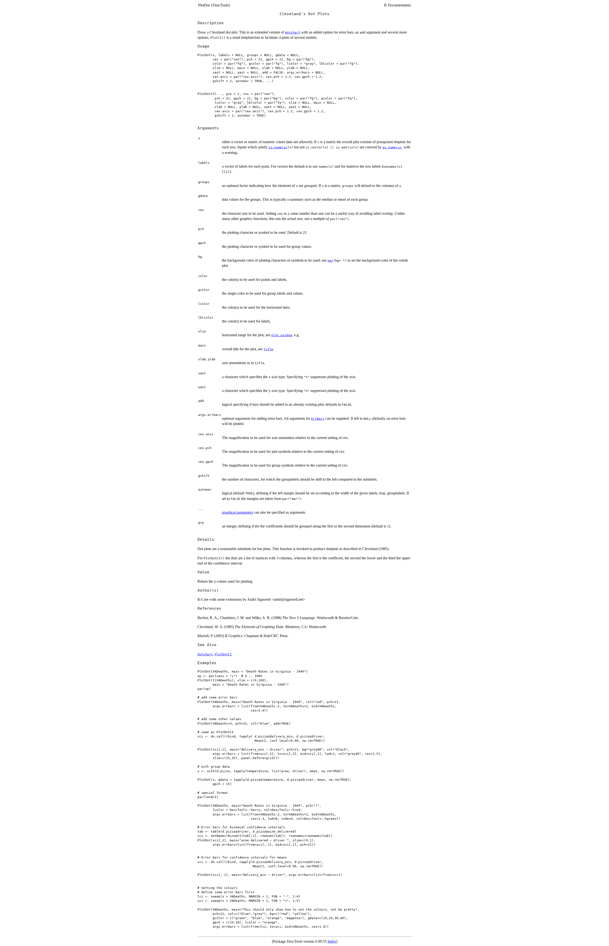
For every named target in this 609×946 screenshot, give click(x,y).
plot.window (281, 335)
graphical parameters (237, 512)
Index (332, 941)
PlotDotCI (223, 654)
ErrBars (317, 418)
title (268, 349)
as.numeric (392, 147)
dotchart (292, 32)
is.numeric (277, 147)
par (330, 260)
